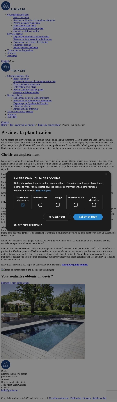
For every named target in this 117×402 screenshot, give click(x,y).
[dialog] (58, 201)
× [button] (106, 174)
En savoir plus (43, 190)
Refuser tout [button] (57, 216)
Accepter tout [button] (88, 216)
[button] (28, 225)
